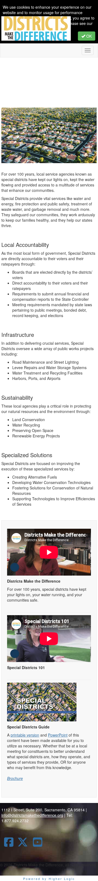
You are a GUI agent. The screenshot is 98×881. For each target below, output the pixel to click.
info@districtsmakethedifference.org (32, 815)
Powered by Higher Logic (49, 878)
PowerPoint (58, 735)
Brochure (15, 778)
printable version (25, 735)
